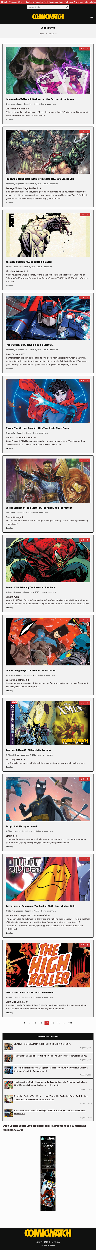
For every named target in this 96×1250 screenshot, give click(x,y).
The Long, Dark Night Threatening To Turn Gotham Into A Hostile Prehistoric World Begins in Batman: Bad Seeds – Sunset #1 (50, 1083)
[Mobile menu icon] (92, 16)
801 (70, 1022)
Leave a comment (48, 104)
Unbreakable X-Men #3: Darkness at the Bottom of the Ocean (40, 99)
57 (47, 1022)
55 (35, 1022)
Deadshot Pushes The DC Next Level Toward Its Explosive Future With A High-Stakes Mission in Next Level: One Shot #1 (51, 1098)
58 (53, 1022)
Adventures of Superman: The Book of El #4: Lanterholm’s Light (41, 906)
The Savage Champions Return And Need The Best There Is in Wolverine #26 (50, 1056)
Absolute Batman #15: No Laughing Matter (29, 262)
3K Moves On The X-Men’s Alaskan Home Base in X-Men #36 (42, 1044)
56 (41, 1022)
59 (59, 1022)
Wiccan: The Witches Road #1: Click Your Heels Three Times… (38, 428)
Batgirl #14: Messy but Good (21, 826)
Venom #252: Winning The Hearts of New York (30, 587)
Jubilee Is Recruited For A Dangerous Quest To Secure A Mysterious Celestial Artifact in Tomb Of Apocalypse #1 (51, 1069)
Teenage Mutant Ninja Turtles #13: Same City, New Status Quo (40, 179)
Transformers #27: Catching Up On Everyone (30, 345)
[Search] (67, 7)
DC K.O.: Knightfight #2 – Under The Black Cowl (31, 670)
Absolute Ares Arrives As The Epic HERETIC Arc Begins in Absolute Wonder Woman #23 (50, 1112)
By (14, 104)
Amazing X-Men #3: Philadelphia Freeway (28, 750)
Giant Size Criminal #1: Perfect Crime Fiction (30, 992)
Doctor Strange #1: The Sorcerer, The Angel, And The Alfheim (39, 507)
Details (9, 119)
